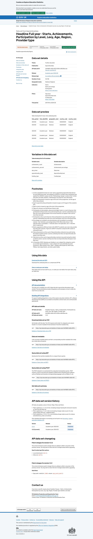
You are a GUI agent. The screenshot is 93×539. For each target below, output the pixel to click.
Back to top (19, 83)
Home (17, 26)
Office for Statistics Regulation (46, 525)
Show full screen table (37, 146)
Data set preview (20, 63)
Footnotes (18, 67)
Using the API (19, 71)
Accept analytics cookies (23, 13)
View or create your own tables (40, 267)
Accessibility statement (42, 520)
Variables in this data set (22, 65)
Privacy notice (25, 520)
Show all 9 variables (37, 180)
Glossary (51, 520)
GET (33, 328)
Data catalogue (23, 26)
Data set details (20, 60)
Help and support (59, 520)
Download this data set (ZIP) (39, 260)
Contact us (19, 80)
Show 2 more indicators (51, 90)
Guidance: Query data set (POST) (40, 380)
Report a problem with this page (68, 509)
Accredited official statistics (53, 76)
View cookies (49, 13)
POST (33, 377)
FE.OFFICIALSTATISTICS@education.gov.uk (46, 495)
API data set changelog (22, 77)
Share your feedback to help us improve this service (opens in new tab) (34, 22)
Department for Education (40, 522)
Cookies (18, 520)
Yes (31, 509)
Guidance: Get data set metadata (40, 347)
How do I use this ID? (50, 70)
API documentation (38, 285)
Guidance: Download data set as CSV (41, 331)
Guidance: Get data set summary (40, 392)
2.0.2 (33, 426)
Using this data (20, 69)
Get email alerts (72, 52)
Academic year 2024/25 (51, 73)
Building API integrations (40, 296)
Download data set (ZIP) (69, 47)
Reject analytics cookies (38, 13)
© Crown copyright (72, 535)
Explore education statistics (46, 17)
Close (75, 20)
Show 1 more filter (49, 99)
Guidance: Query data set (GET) (40, 362)
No (38, 509)
